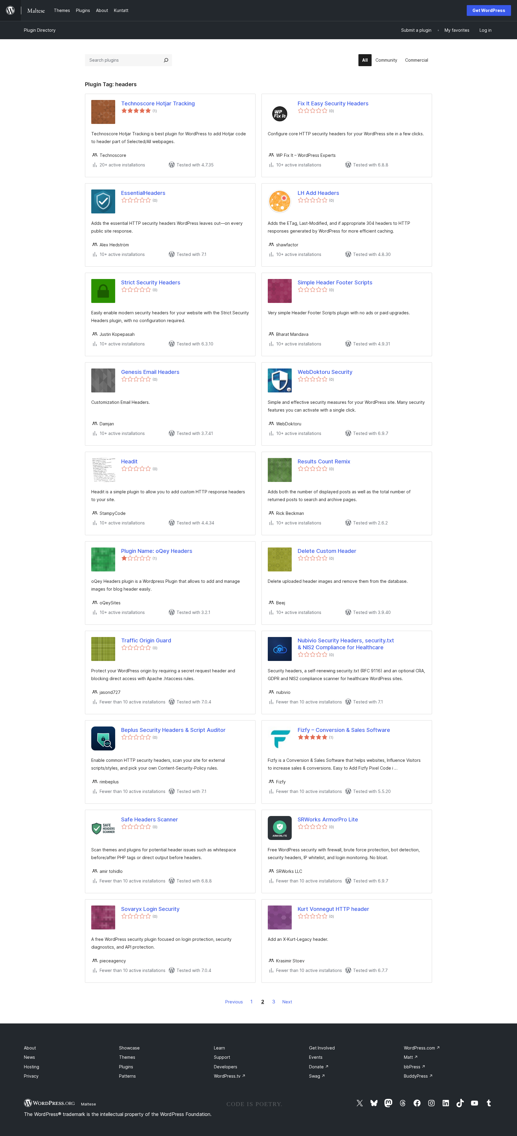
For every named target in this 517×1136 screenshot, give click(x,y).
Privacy (31, 1076)
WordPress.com (422, 1047)
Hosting (31, 1066)
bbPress (414, 1066)
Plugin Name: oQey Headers (156, 551)
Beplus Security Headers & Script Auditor (173, 730)
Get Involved (322, 1047)
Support (222, 1057)
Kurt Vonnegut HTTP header (333, 909)
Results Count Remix (324, 461)
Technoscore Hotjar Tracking (158, 103)
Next (287, 1001)
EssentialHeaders (143, 193)
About (30, 1047)
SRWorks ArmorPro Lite (328, 819)
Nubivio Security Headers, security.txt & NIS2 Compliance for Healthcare (346, 643)
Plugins (126, 1066)
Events (316, 1057)
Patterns (127, 1076)
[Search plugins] (166, 60)
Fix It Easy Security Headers (333, 103)
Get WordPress (488, 10)
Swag (317, 1076)
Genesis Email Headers (150, 372)
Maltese (88, 1104)
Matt (411, 1057)
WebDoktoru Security (325, 372)
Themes (127, 1057)
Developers (225, 1066)
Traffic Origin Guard (146, 640)
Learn (219, 1047)
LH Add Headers (318, 193)
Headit (129, 461)
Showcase (129, 1047)
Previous (234, 1001)
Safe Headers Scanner (149, 819)
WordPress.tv (230, 1076)
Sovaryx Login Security (150, 909)
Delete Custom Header (327, 551)
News (29, 1057)
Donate (319, 1066)
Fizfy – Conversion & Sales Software (344, 730)
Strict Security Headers (150, 282)
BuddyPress (418, 1076)
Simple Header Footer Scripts (335, 282)
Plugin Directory (40, 30)
